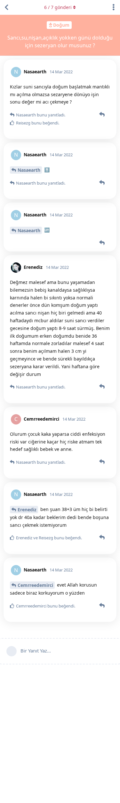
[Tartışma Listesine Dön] (6, 7)
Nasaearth (29, 170)
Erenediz (27, 509)
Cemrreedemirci (35, 585)
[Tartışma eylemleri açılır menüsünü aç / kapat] (113, 7)
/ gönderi (58, 7)
